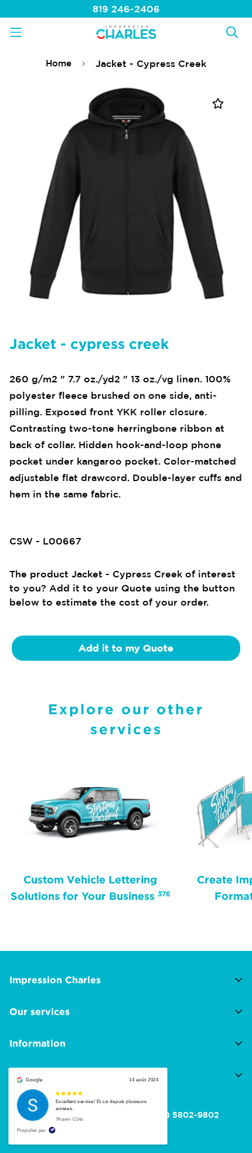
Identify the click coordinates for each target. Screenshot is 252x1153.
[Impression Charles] (126, 32)
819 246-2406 (126, 9)
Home (58, 63)
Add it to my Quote (126, 648)
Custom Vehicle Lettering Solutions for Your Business (91, 887)
